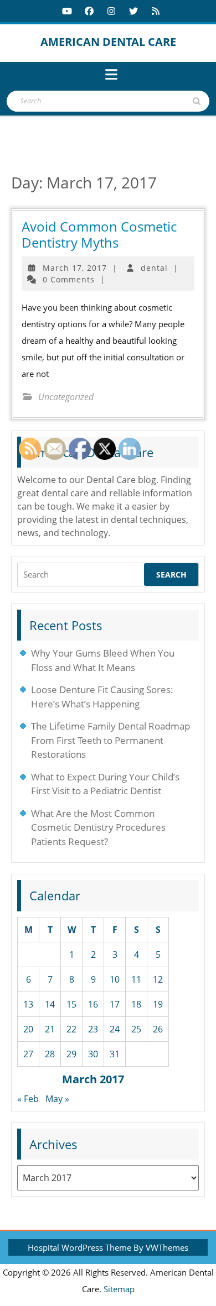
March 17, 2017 (75, 268)
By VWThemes (160, 1247)
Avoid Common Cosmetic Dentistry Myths (99, 234)
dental (154, 268)
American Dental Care (108, 41)
